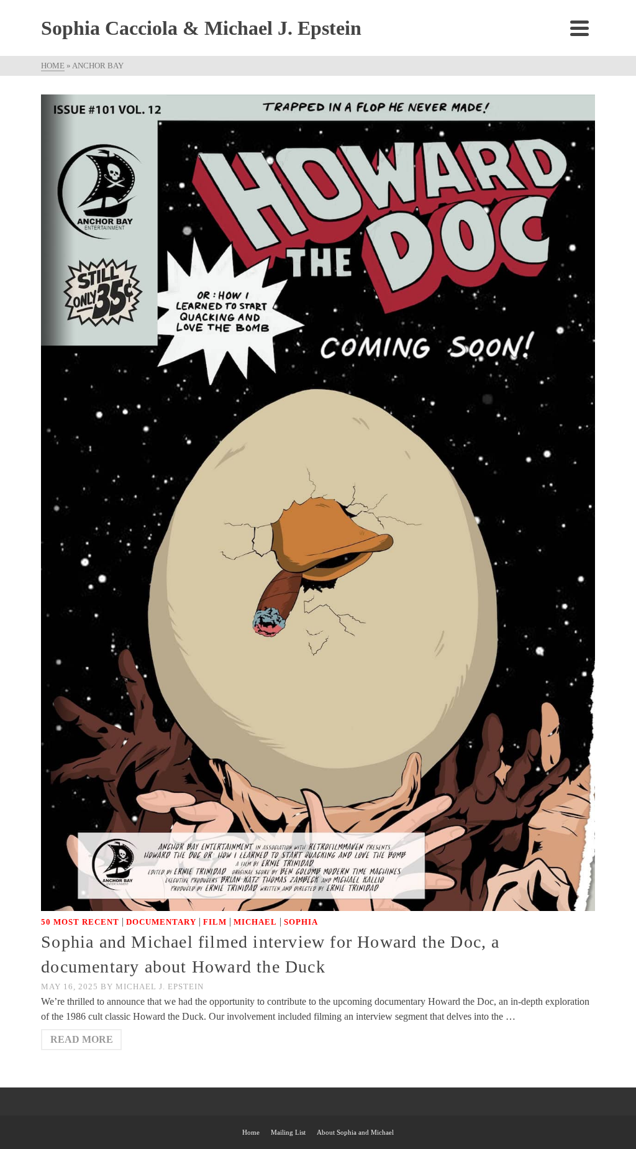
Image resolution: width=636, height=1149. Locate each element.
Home (251, 1132)
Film (215, 922)
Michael (255, 922)
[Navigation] (579, 28)
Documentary (161, 922)
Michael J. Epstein (160, 986)
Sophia (301, 922)
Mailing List (288, 1132)
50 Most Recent (80, 922)
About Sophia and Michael (355, 1132)
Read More (81, 1039)
